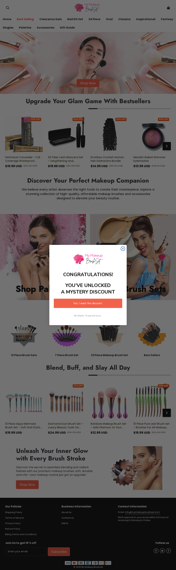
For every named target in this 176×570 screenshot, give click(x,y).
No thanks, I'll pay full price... (88, 315)
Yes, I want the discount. (88, 303)
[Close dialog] (123, 249)
